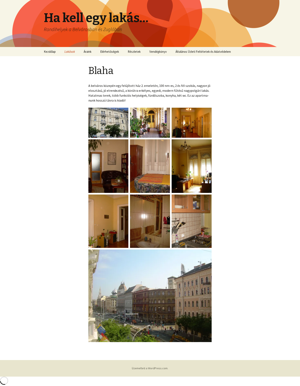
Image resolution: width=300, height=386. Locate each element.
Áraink (87, 52)
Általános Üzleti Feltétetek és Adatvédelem (203, 52)
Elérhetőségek (109, 52)
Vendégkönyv (158, 52)
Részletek (134, 52)
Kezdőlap (50, 52)
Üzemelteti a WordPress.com (150, 368)
